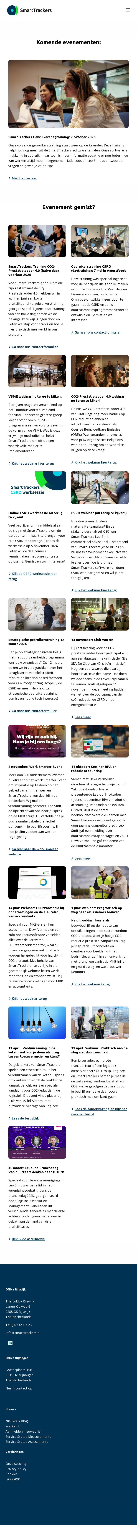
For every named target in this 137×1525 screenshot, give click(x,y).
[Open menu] (126, 10)
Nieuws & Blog (17, 1421)
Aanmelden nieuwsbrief (24, 1431)
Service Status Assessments (27, 1441)
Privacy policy (16, 1469)
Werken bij (14, 1426)
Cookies (11, 1474)
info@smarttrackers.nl (23, 1333)
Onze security (16, 1463)
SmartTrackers (29, 10)
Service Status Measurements (28, 1436)
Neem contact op (19, 1388)
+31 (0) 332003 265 (19, 1325)
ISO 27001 (13, 1479)
